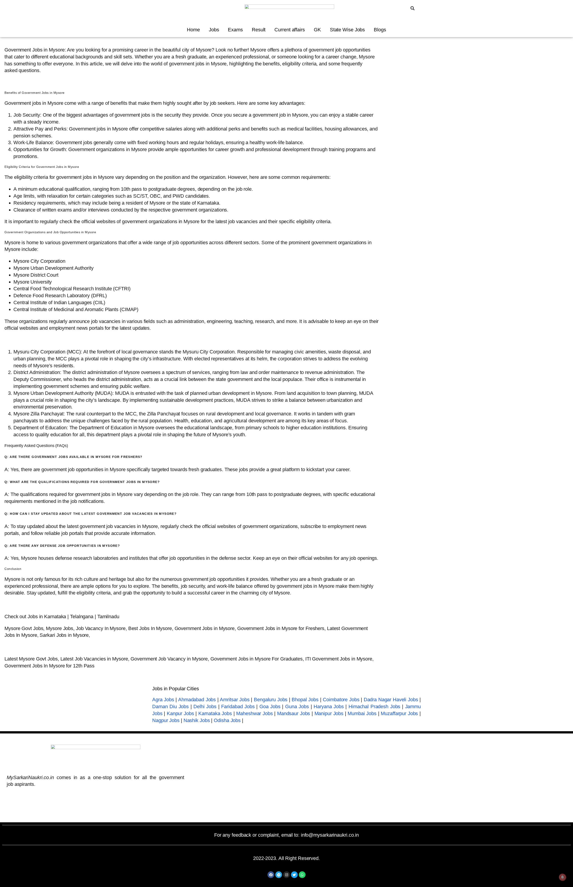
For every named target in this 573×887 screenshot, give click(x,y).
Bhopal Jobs (305, 699)
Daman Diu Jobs (170, 706)
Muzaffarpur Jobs (399, 713)
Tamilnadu (108, 616)
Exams (235, 29)
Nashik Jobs (197, 720)
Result (258, 29)
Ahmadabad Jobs (197, 699)
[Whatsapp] (302, 874)
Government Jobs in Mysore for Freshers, (281, 628)
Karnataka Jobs (215, 713)
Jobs (214, 29)
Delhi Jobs (204, 706)
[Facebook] (270, 874)
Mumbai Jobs (362, 713)
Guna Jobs (297, 706)
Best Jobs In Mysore (150, 628)
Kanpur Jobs (180, 713)
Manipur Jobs (329, 713)
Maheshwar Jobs (254, 713)
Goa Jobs (269, 706)
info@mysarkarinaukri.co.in (330, 835)
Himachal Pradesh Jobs (374, 706)
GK (317, 29)
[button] (412, 8)
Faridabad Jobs (237, 706)
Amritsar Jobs (234, 699)
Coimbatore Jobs (341, 699)
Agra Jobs (163, 699)
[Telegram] (278, 874)
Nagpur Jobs (166, 720)
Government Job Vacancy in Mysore (169, 659)
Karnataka (55, 616)
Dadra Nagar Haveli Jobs (391, 699)
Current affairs (289, 29)
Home (193, 29)
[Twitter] (294, 874)
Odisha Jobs (227, 720)
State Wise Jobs (347, 29)
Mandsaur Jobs (293, 713)
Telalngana (81, 616)
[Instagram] (286, 874)
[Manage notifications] (562, 877)
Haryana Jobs (329, 706)
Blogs (380, 29)
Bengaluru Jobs (270, 699)
